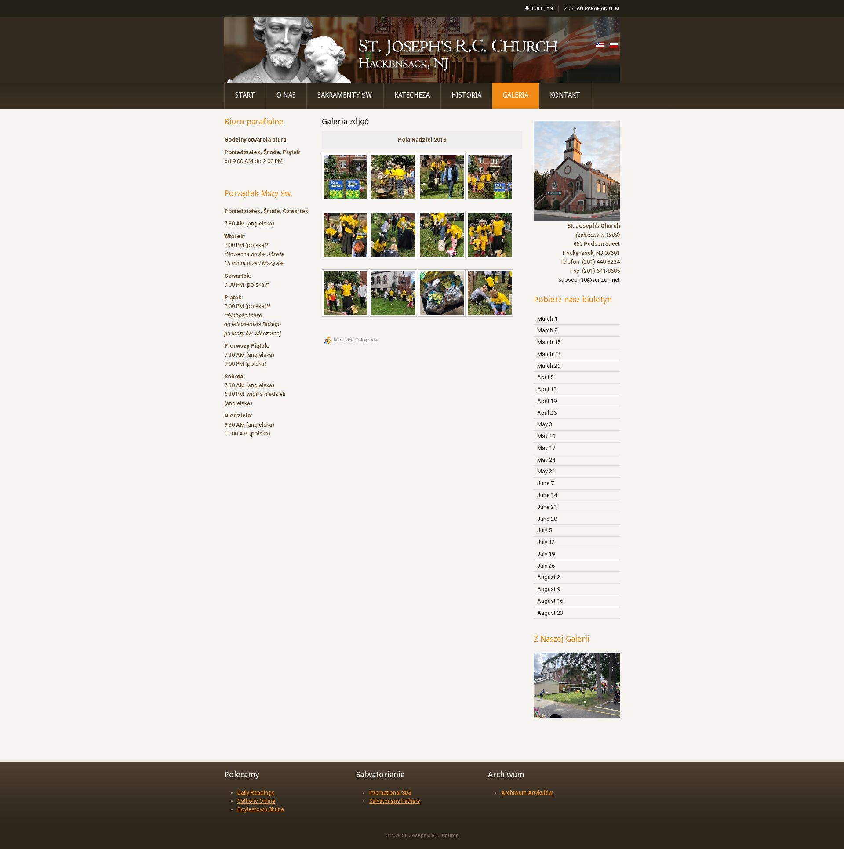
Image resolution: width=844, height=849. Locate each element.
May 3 (544, 424)
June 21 (547, 507)
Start (245, 95)
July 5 (544, 530)
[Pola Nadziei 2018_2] (394, 177)
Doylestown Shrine (260, 809)
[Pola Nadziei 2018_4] (490, 177)
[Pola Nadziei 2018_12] (490, 294)
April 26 (547, 413)
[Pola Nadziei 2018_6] (394, 235)
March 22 (548, 354)
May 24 (546, 460)
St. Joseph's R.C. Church (430, 835)
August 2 (548, 577)
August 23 (550, 613)
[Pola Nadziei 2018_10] (394, 294)
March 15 (548, 342)
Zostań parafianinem (591, 8)
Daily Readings (256, 792)
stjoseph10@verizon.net (589, 279)
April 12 (547, 389)
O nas (286, 95)
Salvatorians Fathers (394, 801)
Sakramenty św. (345, 95)
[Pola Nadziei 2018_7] (442, 235)
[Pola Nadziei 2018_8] (490, 235)
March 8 (547, 330)
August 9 (548, 589)
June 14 (547, 495)
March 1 (547, 319)
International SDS (390, 792)
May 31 (546, 471)
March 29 (548, 366)
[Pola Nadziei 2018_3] (442, 177)
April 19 (547, 401)
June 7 (545, 483)
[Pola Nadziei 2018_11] (442, 294)
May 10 (546, 436)
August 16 (550, 601)
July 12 (546, 542)
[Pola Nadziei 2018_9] (346, 294)
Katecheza (412, 95)
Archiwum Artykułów (527, 792)
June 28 (547, 518)
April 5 (545, 377)
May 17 (546, 448)
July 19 (546, 554)
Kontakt (565, 95)
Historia (466, 95)
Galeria (515, 95)
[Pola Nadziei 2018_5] (346, 235)
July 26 (546, 565)
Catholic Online (256, 801)
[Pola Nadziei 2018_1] (346, 177)
